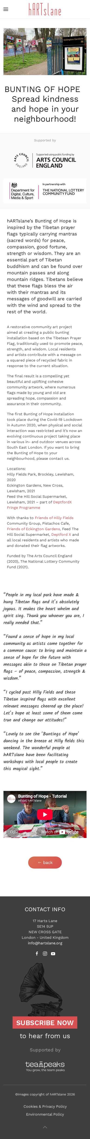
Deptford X (61, 534)
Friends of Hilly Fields (54, 518)
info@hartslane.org (45, 943)
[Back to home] (45, 9)
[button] (5, 9)
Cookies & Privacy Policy (45, 1106)
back (48, 862)
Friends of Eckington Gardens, (34, 529)
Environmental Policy (45, 1114)
